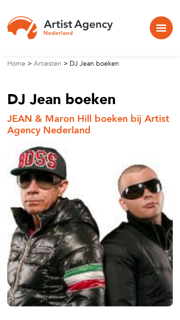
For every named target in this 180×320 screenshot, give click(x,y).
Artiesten (47, 63)
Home (16, 63)
